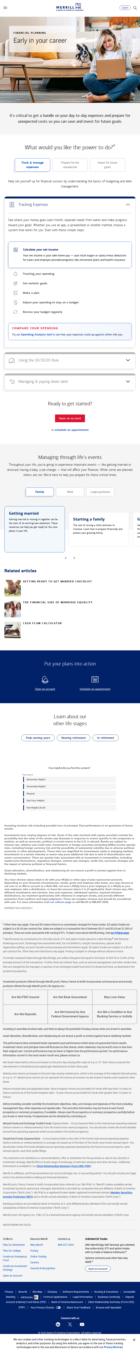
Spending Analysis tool (36, 334)
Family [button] (35, 493)
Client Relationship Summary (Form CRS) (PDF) (64, 1166)
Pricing (34, 1250)
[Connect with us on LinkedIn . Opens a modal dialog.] (58, 1324)
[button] (5, 7)
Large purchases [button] (98, 493)
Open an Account (12, 1275)
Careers (34, 1262)
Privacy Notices (113, 1347)
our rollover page (60, 902)
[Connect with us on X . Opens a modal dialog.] (70, 1324)
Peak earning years (35, 738)
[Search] (135, 8)
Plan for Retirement (14, 1244)
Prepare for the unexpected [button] (65, 166)
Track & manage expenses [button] (29, 166)
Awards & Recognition (42, 1268)
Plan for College (12, 1250)
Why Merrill (36, 1244)
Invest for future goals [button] (103, 166)
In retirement (103, 738)
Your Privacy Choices (42, 1307)
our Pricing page (119, 932)
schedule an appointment (72, 430)
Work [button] (64, 493)
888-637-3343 (66, 1244)
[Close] (134, 1340)
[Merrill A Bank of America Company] (70, 7)
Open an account (38, 689)
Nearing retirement (71, 738)
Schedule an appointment (91, 689)
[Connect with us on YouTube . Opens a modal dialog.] (82, 1324)
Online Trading (38, 1256)
